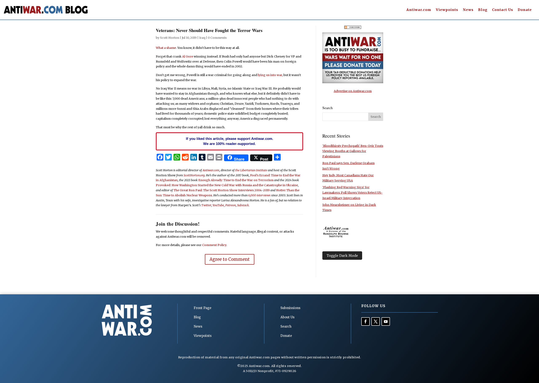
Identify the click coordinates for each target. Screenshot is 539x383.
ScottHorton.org (194, 175)
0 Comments (217, 38)
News (468, 10)
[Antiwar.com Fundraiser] (352, 82)
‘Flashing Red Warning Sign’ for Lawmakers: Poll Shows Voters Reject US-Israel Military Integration (352, 192)
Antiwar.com (418, 10)
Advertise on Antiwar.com (353, 91)
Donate (525, 10)
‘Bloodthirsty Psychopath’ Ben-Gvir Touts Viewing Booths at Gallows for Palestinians (352, 151)
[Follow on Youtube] (386, 321)
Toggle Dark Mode (342, 255)
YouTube (218, 205)
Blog (482, 10)
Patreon (230, 205)
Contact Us (502, 10)
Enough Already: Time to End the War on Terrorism (236, 180)
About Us (287, 317)
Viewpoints (447, 10)
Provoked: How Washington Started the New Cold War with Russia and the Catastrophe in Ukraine (227, 185)
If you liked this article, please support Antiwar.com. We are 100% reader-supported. (229, 141)
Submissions (290, 308)
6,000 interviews (259, 195)
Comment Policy (214, 245)
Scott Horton (169, 38)
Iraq (202, 38)
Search (285, 326)
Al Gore (187, 56)
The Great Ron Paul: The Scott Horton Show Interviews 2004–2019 (221, 190)
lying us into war (270, 75)
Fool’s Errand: (260, 175)
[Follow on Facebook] (365, 321)
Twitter (206, 205)
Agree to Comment (229, 259)
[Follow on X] (375, 321)
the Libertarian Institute (251, 170)
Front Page (202, 308)
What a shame (166, 48)
